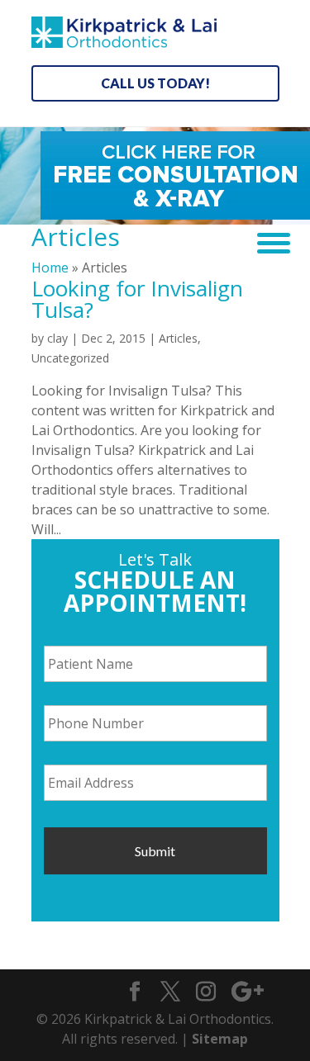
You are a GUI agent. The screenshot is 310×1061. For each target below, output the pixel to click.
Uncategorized (70, 358)
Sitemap (220, 1039)
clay (57, 338)
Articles (178, 338)
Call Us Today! (155, 83)
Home (50, 267)
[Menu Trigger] (267, 241)
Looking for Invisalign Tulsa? (137, 298)
